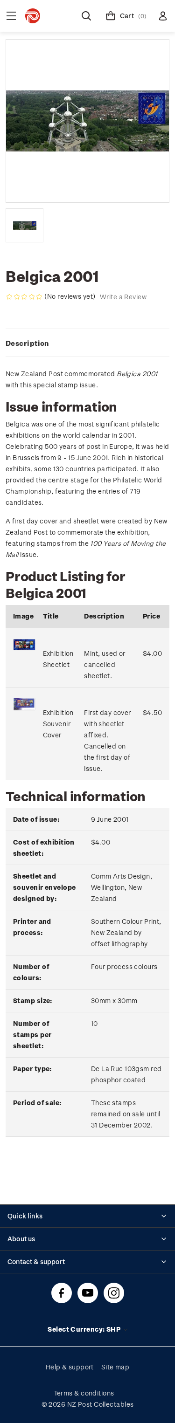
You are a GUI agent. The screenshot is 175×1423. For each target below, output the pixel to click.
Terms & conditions (84, 1393)
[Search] (86, 16)
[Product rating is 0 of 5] (24, 297)
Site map (115, 1367)
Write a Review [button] (123, 297)
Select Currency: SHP (85, 1329)
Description (27, 343)
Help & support (70, 1367)
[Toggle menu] (11, 16)
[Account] (163, 16)
